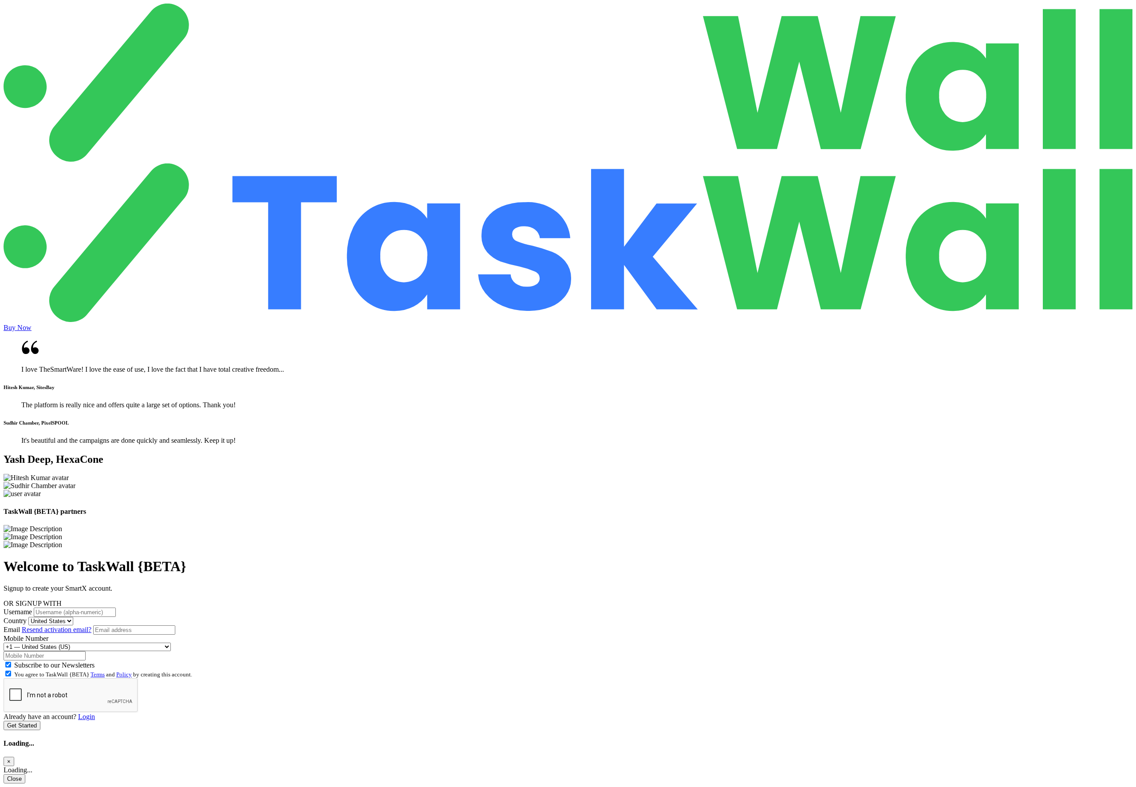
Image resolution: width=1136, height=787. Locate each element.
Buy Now (18, 327)
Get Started (22, 725)
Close (14, 778)
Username (18, 612)
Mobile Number (26, 638)
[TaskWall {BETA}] (568, 159)
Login (86, 716)
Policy (124, 674)
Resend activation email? (56, 629)
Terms (98, 674)
